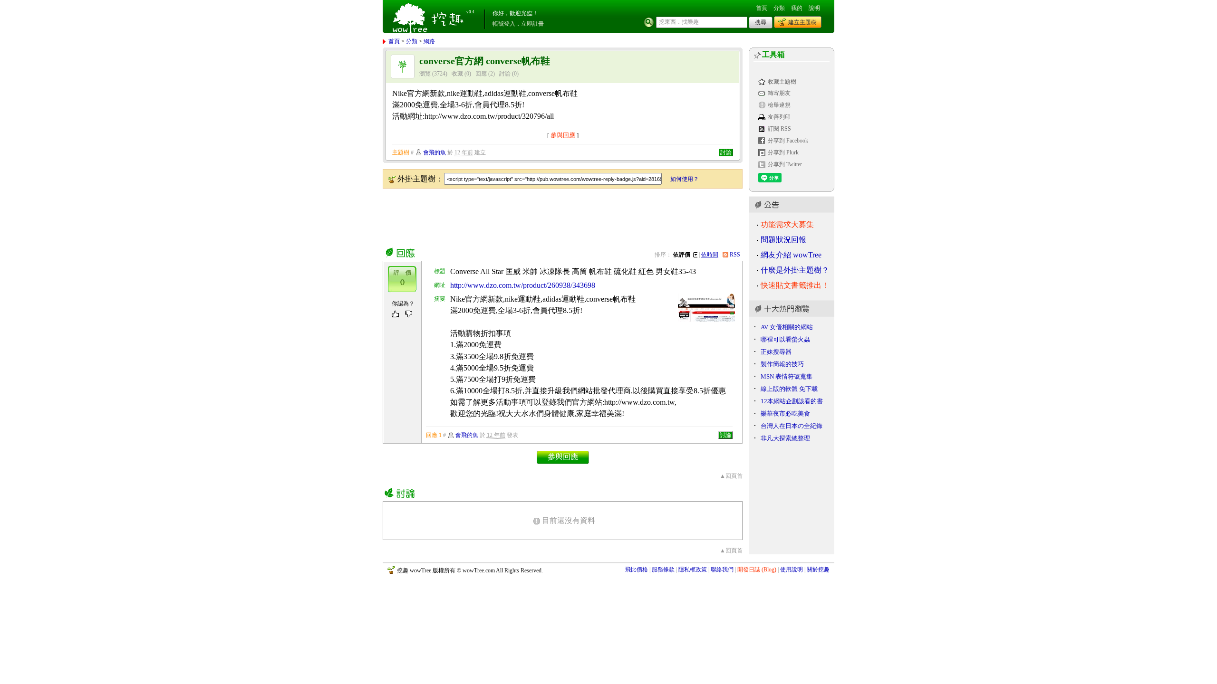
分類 (779, 8)
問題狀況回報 (783, 240)
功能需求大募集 (787, 224)
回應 (481, 73)
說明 (814, 8)
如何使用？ (684, 179)
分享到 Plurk (783, 152)
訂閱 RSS (779, 128)
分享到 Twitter (785, 164)
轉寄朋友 (779, 93)
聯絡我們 (722, 569)
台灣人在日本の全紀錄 (791, 425)
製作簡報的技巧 (782, 364)
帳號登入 (504, 23)
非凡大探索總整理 (785, 438)
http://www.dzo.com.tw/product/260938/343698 (522, 285)
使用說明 (791, 569)
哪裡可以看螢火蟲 (785, 339)
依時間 (709, 254)
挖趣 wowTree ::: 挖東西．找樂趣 (429, 16)
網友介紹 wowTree (791, 255)
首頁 (761, 8)
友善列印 (779, 117)
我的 (796, 8)
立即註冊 (532, 23)
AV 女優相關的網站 (787, 327)
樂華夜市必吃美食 (785, 413)
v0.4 (470, 12)
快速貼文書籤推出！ (795, 285)
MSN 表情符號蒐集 (786, 376)
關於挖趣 (818, 569)
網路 (429, 41)
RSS (735, 254)
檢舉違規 (779, 105)
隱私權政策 (692, 569)
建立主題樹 (802, 22)
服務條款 (663, 569)
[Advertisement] (556, 216)
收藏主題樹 (782, 81)
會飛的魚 (434, 152)
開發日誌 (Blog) (756, 569)
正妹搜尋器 (776, 351)
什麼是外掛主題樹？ (795, 270)
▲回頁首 (731, 476)
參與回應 (563, 135)
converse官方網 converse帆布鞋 (484, 61)
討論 (505, 73)
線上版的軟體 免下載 (789, 388)
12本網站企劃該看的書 (792, 401)
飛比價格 (636, 569)
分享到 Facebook (788, 140)
